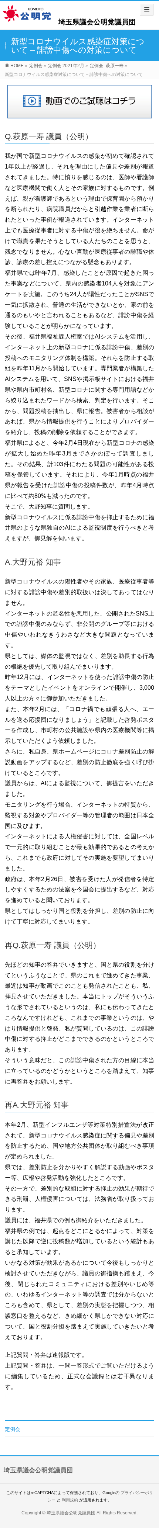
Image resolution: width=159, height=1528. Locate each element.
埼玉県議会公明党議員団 (97, 22)
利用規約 (70, 1500)
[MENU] (146, 9)
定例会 (12, 1429)
